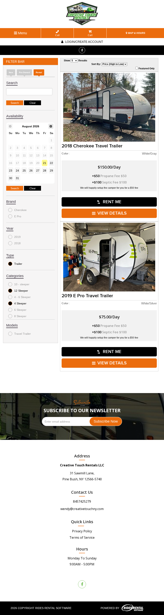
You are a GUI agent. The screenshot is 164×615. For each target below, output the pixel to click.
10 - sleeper (21, 284)
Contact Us (82, 492)
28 (44, 170)
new (11, 72)
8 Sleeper (20, 316)
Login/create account (83, 41)
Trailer (18, 263)
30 (10, 178)
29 (51, 170)
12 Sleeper (21, 290)
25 (24, 170)
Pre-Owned (24, 72)
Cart (90, 35)
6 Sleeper (20, 309)
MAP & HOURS (136, 33)
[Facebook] (82, 50)
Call (57, 35)
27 (37, 170)
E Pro (17, 216)
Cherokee (20, 210)
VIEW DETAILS (112, 213)
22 (51, 163)
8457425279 (82, 501)
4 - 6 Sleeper (22, 297)
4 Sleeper (20, 303)
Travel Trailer (22, 333)
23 (10, 170)
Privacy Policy (82, 531)
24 (17, 170)
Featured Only (146, 68)
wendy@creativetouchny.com (82, 509)
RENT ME (111, 202)
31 (17, 178)
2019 (17, 236)
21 (44, 163)
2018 (17, 243)
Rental (39, 72)
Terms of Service (82, 537)
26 (31, 170)
